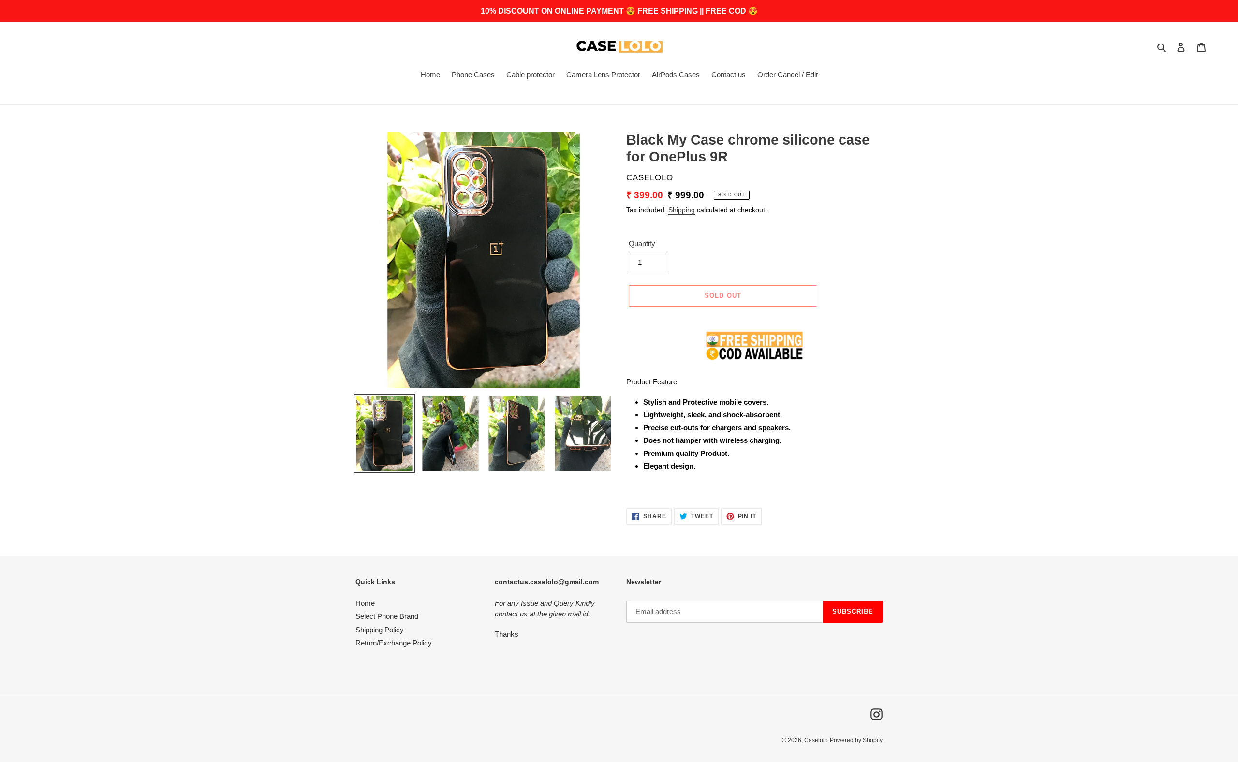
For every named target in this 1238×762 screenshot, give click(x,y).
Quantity (642, 243)
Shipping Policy (379, 630)
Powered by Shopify (856, 740)
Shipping (681, 210)
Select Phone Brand (386, 616)
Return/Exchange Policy (393, 643)
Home (365, 603)
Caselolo (816, 740)
